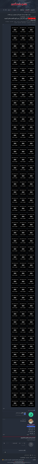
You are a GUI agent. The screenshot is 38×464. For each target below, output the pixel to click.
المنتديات (26, 9)
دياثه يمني (15, 21)
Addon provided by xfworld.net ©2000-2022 (19, 463)
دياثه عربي (18, 21)
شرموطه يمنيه (7, 21)
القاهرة (30, 433)
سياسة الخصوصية (14, 459)
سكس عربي (11, 21)
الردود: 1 (29, 24)
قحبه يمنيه (16, 22)
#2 (3, 419)
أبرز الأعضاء (22, 9)
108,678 (28, 434)
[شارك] (3, 24)
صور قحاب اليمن (24, 22)
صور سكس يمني (29, 22)
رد (3, 408)
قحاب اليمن (19, 22)
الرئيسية (32, 9)
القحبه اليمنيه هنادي (22, 21)
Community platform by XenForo (23, 462)
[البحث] (4, 10)
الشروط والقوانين (20, 459)
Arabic (34, 459)
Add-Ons (8, 462)
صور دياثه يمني (33, 22)
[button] (24, 443)
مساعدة (9, 459)
